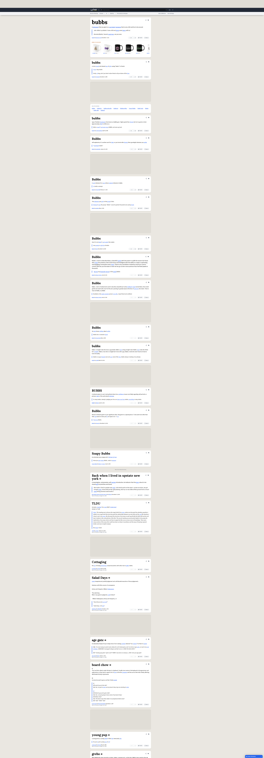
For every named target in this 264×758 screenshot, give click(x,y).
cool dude (112, 27)
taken (97, 396)
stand (106, 334)
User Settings (171, 13)
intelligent (129, 287)
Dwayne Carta (99, 37)
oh (97, 73)
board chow (94, 703)
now (99, 205)
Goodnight (96, 146)
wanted (97, 245)
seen (99, 460)
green (93, 581)
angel (119, 261)
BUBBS (93, 403)
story (137, 482)
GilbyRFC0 (100, 609)
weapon (114, 460)
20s (120, 738)
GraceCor (98, 423)
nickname (95, 27)
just (104, 242)
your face (122, 399)
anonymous (104, 566)
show (118, 399)
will (97, 484)
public (127, 566)
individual (111, 396)
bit (103, 245)
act (94, 566)
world (114, 272)
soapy (102, 460)
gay (121, 350)
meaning (99, 507)
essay (123, 512)
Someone (118, 27)
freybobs (98, 77)
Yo (93, 186)
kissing (126, 142)
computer (124, 672)
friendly (103, 357)
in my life (115, 294)
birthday (95, 649)
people (115, 680)
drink (117, 30)
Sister (94, 512)
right (101, 245)
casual (97, 66)
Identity (112, 13)
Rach (97, 249)
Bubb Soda (140, 108)
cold (109, 595)
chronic (132, 122)
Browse (101, 13)
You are (96, 272)
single (102, 294)
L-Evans (96, 531)
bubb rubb (96, 110)
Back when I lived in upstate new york (99, 494)
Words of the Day (94, 13)
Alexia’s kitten (99, 275)
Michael (95, 205)
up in (103, 602)
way (107, 66)
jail (106, 602)
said (103, 606)
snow (99, 490)
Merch (147, 37)
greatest (107, 294)
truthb (97, 360)
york (113, 488)
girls (110, 66)
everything (131, 399)
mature (135, 644)
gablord (97, 208)
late (112, 738)
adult (106, 738)
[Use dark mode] (172, 10)
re (107, 416)
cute (94, 183)
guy (104, 183)
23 (109, 742)
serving (114, 482)
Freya (94, 69)
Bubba (146, 108)
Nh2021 (97, 403)
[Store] (169, 10)
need (98, 127)
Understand (113, 507)
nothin (108, 331)
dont (95, 331)
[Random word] (166, 10)
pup (106, 742)
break (132, 205)
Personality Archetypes (122, 13)
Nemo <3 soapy (102, 464)
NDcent (110, 494)
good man (111, 34)
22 (118, 416)
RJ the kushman (99, 130)
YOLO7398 (98, 190)
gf (113, 457)
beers (124, 30)
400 (101, 124)
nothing (101, 331)
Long (105, 507)
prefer (145, 142)
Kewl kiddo (98, 149)
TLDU (93, 531)
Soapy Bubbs (132, 108)
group (108, 201)
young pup (94, 745)
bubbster (99, 108)
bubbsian (116, 108)
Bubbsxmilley (123, 108)
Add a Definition (162, 13)
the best (111, 457)
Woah (96, 528)
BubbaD (103, 110)
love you (96, 420)
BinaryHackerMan (101, 703)
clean (104, 687)
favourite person (104, 272)
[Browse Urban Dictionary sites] (94, 9)
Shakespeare (110, 589)
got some (103, 127)
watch (106, 242)
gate (138, 647)
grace (96, 263)
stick (127, 687)
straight (96, 352)
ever (115, 457)
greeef (98, 568)
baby (112, 142)
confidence (121, 394)
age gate (94, 656)
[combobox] (134, 10)
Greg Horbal (98, 338)
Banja (98, 656)
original (111, 183)
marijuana (102, 122)
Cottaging (94, 568)
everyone (136, 289)
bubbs (93, 37)
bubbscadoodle (108, 108)
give (102, 201)
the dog (99, 745)
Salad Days (94, 609)
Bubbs (93, 108)
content (123, 644)
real (95, 416)
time (128, 73)
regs (107, 127)
